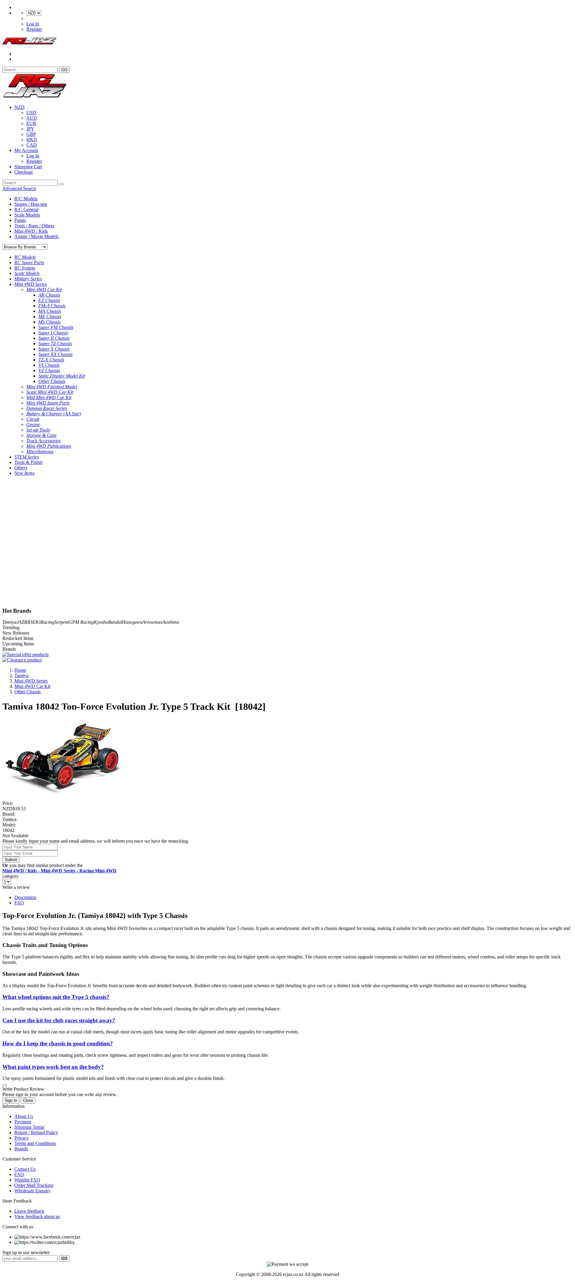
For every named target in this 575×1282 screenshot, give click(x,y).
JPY (30, 128)
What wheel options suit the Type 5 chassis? (55, 997)
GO (64, 69)
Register (34, 29)
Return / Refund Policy (36, 1132)
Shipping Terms (29, 1127)
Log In (32, 23)
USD (31, 112)
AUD (31, 118)
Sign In (11, 1100)
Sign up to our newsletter (26, 1252)
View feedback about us (37, 1216)
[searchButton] (61, 184)
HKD (31, 139)
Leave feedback (29, 1211)
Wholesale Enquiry (32, 1190)
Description (25, 897)
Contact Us (25, 1169)
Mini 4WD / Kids (31, 231)
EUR (31, 123)
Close (28, 1100)
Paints (20, 220)
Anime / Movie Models (36, 236)
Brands (21, 1148)
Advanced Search (19, 188)
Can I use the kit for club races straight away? (58, 1020)
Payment (22, 1121)
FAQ (19, 902)
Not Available (15, 835)
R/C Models (25, 198)
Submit (11, 859)
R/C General (26, 209)
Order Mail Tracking (33, 1185)
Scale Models (27, 214)
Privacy (21, 1137)
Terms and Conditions (35, 1143)
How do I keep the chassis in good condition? (57, 1043)
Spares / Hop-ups (30, 204)
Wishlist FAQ (27, 1179)
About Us (23, 1116)
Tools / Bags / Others (34, 225)
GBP (31, 134)
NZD (19, 107)
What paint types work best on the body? (53, 1067)
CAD (31, 145)
